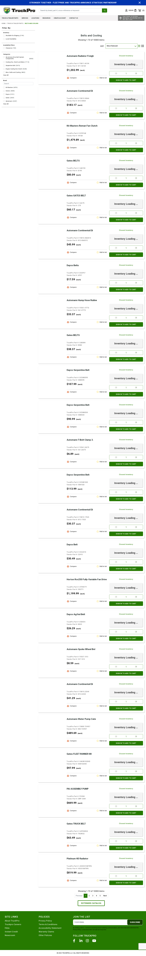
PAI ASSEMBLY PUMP (77, 789)
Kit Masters (9, 87)
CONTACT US (73, 18)
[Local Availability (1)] (4, 39)
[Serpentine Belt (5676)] (4, 65)
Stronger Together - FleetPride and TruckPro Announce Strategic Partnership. (73, 2)
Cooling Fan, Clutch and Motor (15, 62)
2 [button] (89, 896)
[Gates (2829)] (4, 97)
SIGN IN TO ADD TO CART (126, 80)
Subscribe (135, 922)
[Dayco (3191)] (4, 94)
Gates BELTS (73, 160)
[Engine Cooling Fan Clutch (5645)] (4, 69)
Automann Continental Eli (80, 91)
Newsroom (10, 935)
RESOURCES (46, 18)
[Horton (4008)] (4, 91)
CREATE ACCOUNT (60, 18)
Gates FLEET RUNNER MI (79, 754)
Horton (8, 91)
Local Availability (11, 39)
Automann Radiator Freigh (80, 56)
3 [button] (92, 896)
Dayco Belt (72, 544)
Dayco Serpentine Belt (78, 370)
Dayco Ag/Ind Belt (76, 614)
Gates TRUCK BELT (76, 823)
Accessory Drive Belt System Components (15, 57)
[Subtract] (116, 73)
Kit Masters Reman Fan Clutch (82, 125)
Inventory (6, 32)
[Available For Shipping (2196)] (4, 35)
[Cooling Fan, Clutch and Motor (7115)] (4, 62)
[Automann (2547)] (4, 101)
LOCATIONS (35, 18)
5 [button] (100, 896)
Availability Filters (9, 45)
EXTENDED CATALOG (91, 903)
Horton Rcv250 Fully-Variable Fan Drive (87, 579)
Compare (73, 78)
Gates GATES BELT (76, 195)
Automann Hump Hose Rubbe (82, 300)
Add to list (103, 78)
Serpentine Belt (10, 65)
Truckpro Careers (13, 924)
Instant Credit (11, 932)
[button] (129, 10)
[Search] (104, 10)
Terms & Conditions (48, 924)
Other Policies (45, 935)
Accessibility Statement (50, 928)
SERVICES (25, 18)
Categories (6, 54)
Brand (5, 80)
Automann (9, 101)
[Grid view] (142, 46)
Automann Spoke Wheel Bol (81, 649)
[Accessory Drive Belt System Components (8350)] (4, 57)
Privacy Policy (45, 921)
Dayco (8, 94)
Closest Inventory (126, 56)
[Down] (135, 46)
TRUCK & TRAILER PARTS (10, 18)
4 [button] (96, 896)
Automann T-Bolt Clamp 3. (80, 440)
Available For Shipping (12, 35)
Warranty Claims (46, 932)
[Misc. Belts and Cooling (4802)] (4, 72)
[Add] (136, 73)
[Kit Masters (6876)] (4, 87)
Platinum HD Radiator (77, 858)
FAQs (7, 928)
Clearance (9, 48)
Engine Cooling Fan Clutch (14, 69)
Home (3, 23)
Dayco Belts (73, 265)
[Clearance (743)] (4, 48)
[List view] (139, 46)
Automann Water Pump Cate (81, 719)
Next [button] (105, 896)
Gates (8, 97)
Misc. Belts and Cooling (13, 72)
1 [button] (85, 896)
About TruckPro (12, 921)
